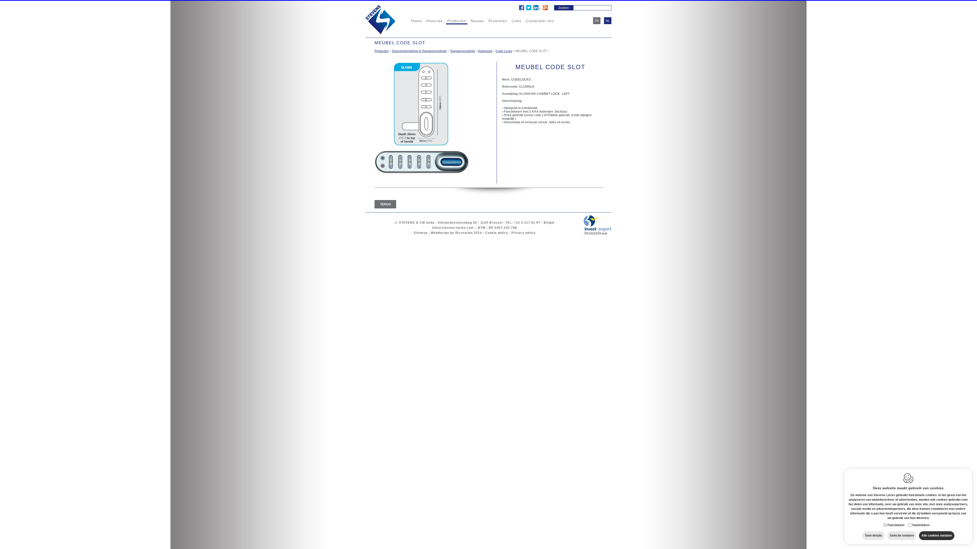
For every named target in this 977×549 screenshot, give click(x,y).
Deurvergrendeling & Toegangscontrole (419, 51)
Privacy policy (523, 233)
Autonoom (485, 51)
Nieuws (477, 21)
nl (608, 21)
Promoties (498, 21)
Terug (385, 204)
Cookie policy (496, 233)
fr (597, 21)
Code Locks (504, 51)
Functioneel (895, 525)
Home (416, 21)
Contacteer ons (540, 21)
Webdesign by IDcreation (452, 233)
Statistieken (920, 525)
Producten (456, 21)
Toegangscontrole (462, 51)
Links (516, 21)
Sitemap (420, 233)
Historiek (434, 21)
